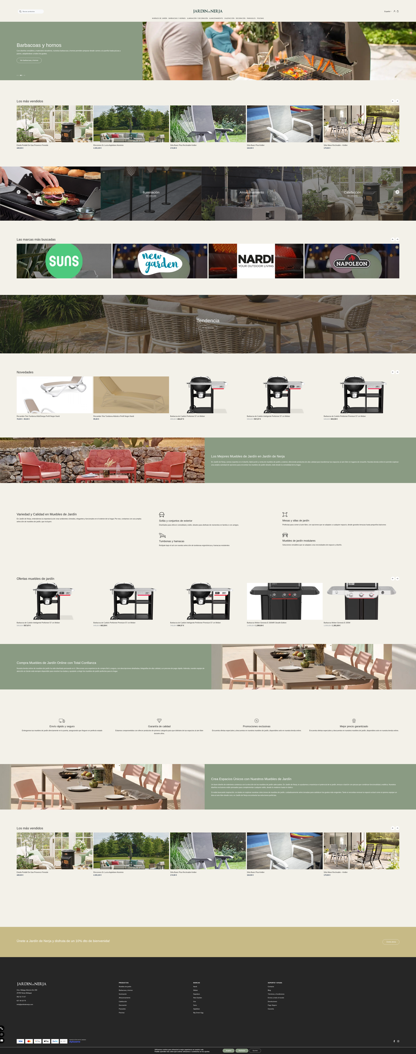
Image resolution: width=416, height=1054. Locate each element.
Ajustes (255, 1051)
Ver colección (50, 196)
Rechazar (242, 1051)
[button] (17, 75)
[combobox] (31, 11)
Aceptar (228, 1051)
